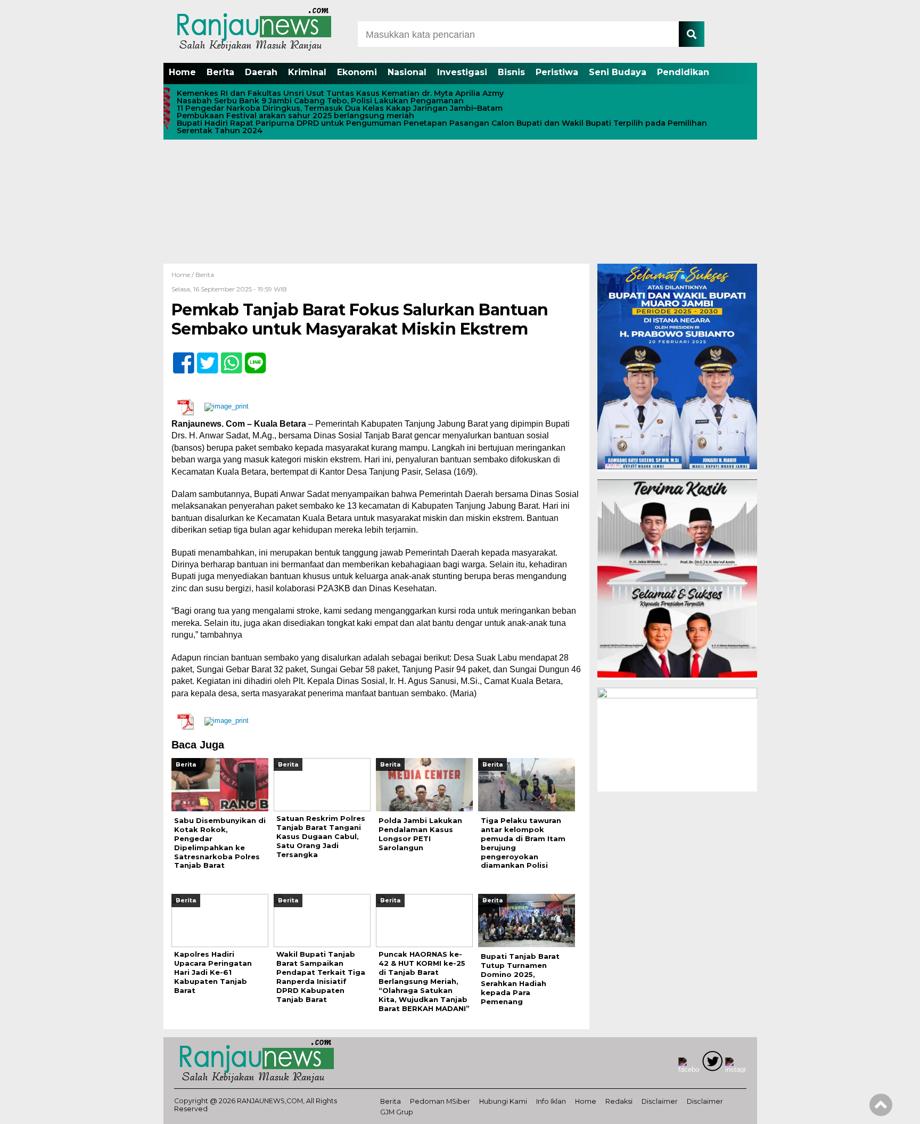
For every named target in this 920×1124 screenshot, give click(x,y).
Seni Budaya (617, 72)
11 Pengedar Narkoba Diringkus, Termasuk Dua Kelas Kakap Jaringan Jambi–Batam (340, 108)
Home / (183, 275)
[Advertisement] (460, 183)
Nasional (407, 72)
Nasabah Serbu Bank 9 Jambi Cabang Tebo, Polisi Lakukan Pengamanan (320, 100)
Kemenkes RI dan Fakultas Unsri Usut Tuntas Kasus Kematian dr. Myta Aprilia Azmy (340, 93)
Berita (220, 72)
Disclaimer (660, 1101)
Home (182, 72)
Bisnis (511, 72)
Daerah (261, 72)
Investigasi (462, 72)
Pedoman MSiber (440, 1101)
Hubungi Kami (503, 1101)
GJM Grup (396, 1112)
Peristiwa (557, 72)
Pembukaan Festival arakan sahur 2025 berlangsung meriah (295, 115)
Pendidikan (683, 72)
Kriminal (307, 72)
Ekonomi (357, 72)
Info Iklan (551, 1101)
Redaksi (618, 1101)
